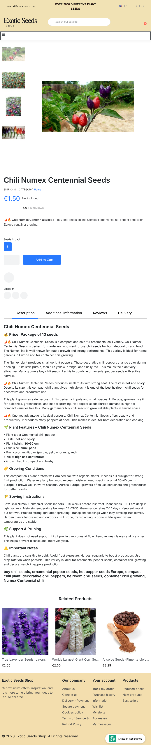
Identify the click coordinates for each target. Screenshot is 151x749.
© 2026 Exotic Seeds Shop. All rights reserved (40, 736)
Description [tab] (25, 313)
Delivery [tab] (125, 313)
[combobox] (79, 22)
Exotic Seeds (20, 20)
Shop (10, 25)
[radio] (8, 246)
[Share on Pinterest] (24, 295)
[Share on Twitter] (15, 295)
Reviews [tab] (100, 313)
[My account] (131, 22)
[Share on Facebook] (7, 295)
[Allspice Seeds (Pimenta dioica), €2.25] (126, 638)
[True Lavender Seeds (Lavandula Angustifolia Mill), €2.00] (25, 638)
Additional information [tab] (64, 313)
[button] (143, 22)
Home (37, 189)
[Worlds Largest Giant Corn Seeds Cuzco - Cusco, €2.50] (75, 638)
